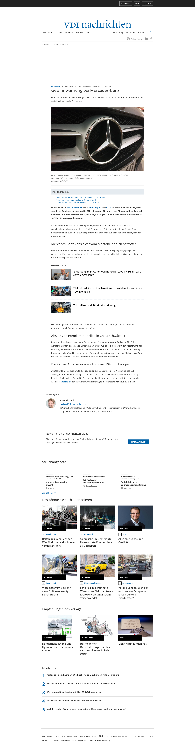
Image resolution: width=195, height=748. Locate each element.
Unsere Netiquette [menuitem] (68, 740)
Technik (59, 32)
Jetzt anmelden (138, 442)
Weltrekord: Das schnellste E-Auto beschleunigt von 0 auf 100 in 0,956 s (107, 290)
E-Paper (127, 3)
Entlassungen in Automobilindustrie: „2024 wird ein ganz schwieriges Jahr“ (107, 273)
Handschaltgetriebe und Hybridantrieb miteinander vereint (58, 647)
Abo (137, 3)
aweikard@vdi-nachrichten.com (72, 404)
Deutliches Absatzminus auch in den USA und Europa (78, 202)
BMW (108, 207)
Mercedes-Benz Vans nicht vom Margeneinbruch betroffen (81, 197)
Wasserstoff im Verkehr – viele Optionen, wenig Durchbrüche (57, 591)
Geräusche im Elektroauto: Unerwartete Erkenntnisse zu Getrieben (96, 542)
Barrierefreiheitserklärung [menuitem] (100, 740)
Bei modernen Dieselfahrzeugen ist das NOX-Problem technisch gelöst (95, 648)
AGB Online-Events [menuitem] (69, 736)
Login (148, 3)
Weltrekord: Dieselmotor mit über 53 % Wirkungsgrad (74, 692)
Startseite (45, 44)
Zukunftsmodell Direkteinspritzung (94, 305)
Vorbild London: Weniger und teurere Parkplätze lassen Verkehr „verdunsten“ (133, 593)
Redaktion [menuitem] (46, 740)
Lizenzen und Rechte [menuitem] (119, 736)
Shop (121, 32)
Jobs (115, 32)
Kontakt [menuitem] (56, 740)
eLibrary (141, 32)
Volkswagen (94, 207)
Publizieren (131, 32)
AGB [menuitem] (57, 736)
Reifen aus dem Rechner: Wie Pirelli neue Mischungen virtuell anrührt (59, 542)
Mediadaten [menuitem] (103, 736)
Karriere (79, 32)
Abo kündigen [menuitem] (47, 736)
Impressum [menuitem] (82, 740)
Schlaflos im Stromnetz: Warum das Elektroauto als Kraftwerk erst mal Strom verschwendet (96, 593)
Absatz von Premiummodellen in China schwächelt (77, 200)
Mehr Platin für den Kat (132, 643)
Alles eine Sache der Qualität (130, 540)
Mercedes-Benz (74, 207)
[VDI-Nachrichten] (97, 24)
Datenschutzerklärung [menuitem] (87, 736)
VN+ (87, 32)
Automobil (66, 44)
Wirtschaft (69, 32)
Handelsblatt (65, 381)
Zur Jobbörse (47, 493)
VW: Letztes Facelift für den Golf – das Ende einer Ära (74, 700)
